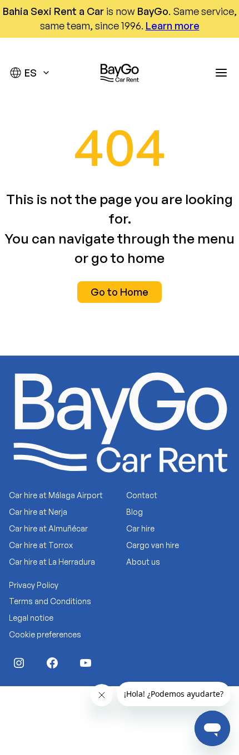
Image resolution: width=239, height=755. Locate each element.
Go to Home (119, 292)
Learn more (173, 25)
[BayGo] (119, 72)
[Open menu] (221, 73)
